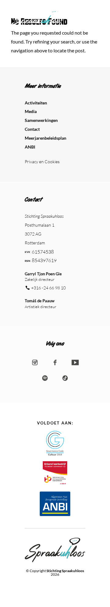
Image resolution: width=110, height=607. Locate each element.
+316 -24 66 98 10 (48, 287)
